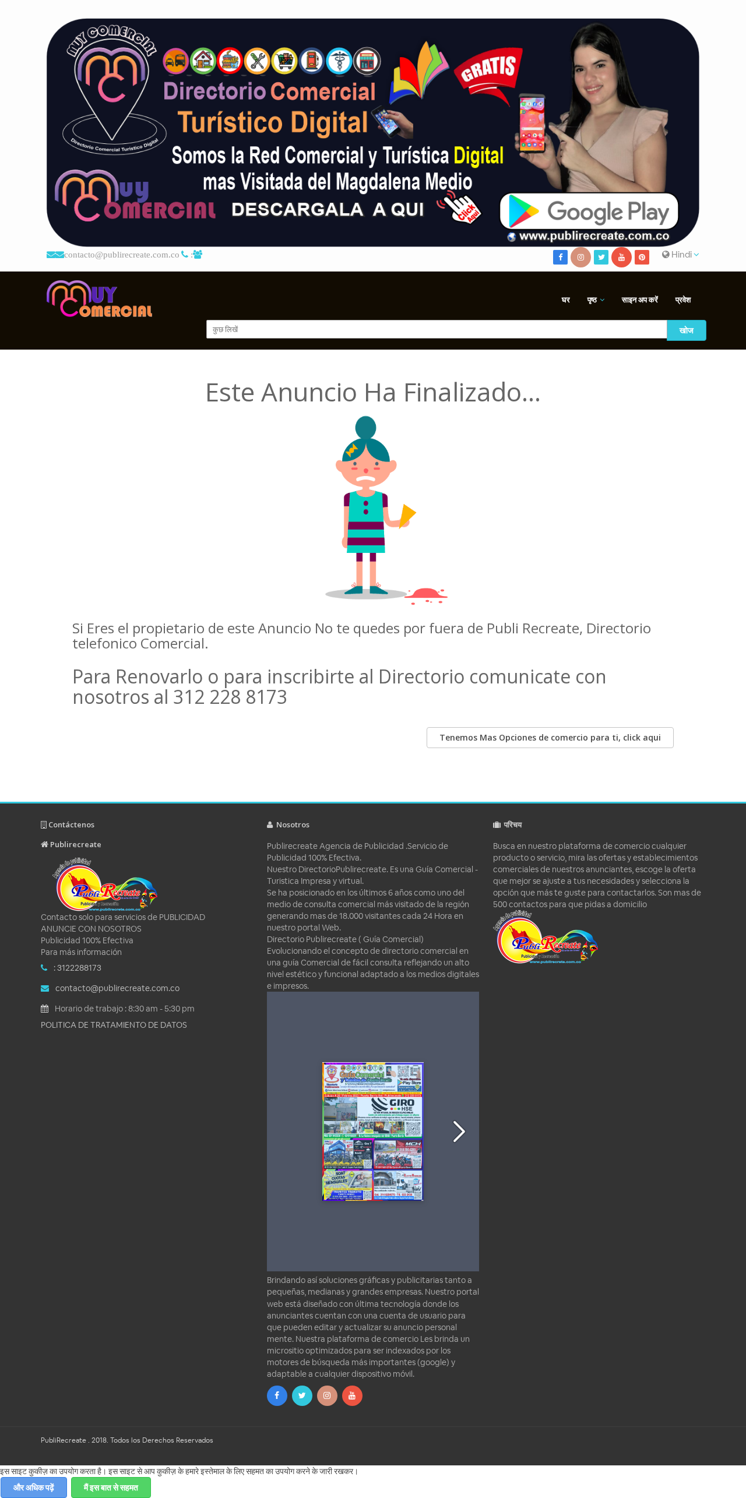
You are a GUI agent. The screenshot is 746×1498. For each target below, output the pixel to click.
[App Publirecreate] (373, 132)
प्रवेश (683, 300)
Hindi (682, 254)
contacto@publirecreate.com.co (122, 254)
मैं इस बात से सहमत (111, 1487)
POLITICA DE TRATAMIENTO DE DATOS (114, 1025)
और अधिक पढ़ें (33, 1487)
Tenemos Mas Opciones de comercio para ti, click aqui (550, 737)
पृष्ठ (592, 300)
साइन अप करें (640, 300)
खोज (687, 330)
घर (566, 300)
